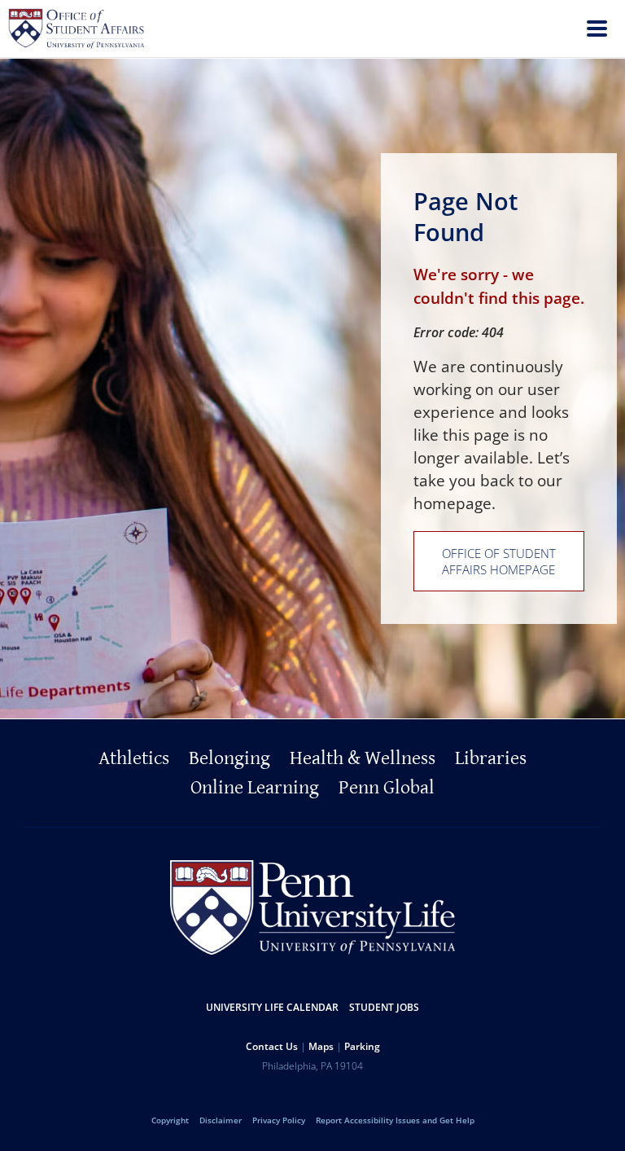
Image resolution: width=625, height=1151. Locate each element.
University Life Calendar (272, 1007)
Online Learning (254, 787)
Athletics (133, 758)
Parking (362, 1046)
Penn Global (387, 787)
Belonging (229, 758)
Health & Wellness (362, 758)
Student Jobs (384, 1007)
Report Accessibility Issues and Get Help (395, 1120)
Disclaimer (220, 1120)
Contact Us (272, 1046)
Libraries (491, 758)
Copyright (170, 1120)
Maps (321, 1046)
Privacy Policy (278, 1120)
